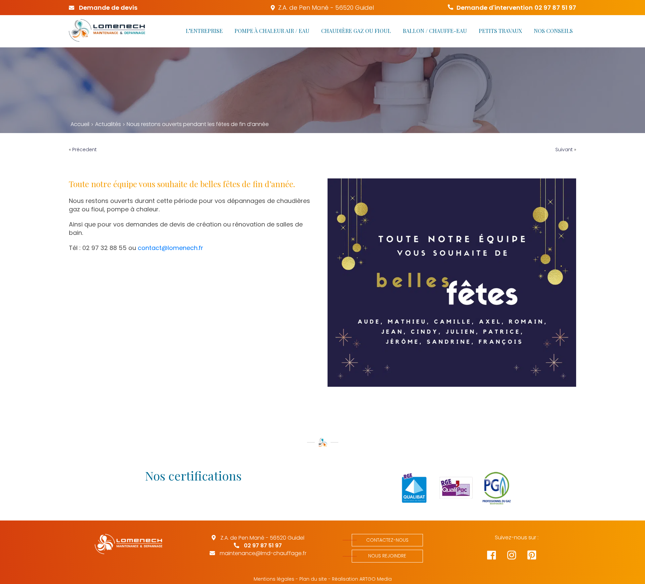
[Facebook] (497, 557)
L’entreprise (204, 30)
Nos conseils (553, 30)
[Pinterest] (536, 557)
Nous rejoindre (387, 555)
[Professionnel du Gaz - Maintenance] (494, 488)
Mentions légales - (276, 579)
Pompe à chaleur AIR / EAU (271, 30)
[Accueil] (107, 31)
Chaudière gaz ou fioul (356, 30)
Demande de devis (107, 7)
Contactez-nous (387, 540)
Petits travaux (500, 30)
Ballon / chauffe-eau (435, 30)
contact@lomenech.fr (170, 248)
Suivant (564, 149)
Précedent (84, 149)
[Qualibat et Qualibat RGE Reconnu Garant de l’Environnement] (410, 489)
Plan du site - (315, 579)
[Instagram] (517, 557)
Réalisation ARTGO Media (362, 579)
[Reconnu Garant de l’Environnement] (452, 489)
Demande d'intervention (516, 7)
